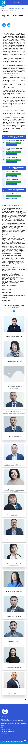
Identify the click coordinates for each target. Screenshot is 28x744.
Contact (3, 735)
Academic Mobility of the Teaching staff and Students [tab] (13, 296)
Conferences (4, 733)
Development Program (11, 144)
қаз (17, 2)
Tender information (5, 729)
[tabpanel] (14, 247)
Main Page (3, 8)
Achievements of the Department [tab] (11, 205)
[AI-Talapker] (25, 741)
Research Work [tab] (6, 300)
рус (19, 2)
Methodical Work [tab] (6, 292)
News (2, 727)
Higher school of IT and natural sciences (15, 8)
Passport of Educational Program (13, 142)
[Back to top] (25, 699)
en (21, 2)
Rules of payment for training (7, 731)
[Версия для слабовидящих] (14, 2)
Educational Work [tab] (7, 289)
